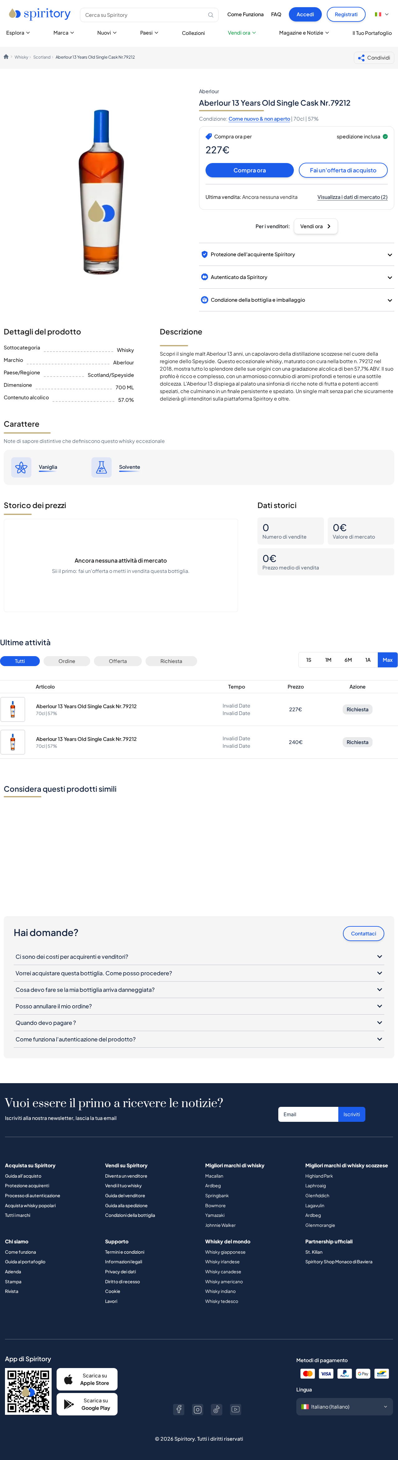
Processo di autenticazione (32, 1195)
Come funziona (20, 1252)
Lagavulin (314, 1205)
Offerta (118, 661)
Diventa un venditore (126, 1176)
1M (328, 659)
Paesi (146, 32)
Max (388, 659)
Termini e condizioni (124, 1252)
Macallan (214, 1176)
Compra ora (250, 170)
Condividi (378, 57)
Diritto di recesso (122, 1281)
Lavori (111, 1301)
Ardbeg (213, 1185)
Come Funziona (245, 14)
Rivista (11, 1291)
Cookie (112, 1291)
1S (308, 659)
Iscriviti (352, 1114)
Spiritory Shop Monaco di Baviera (339, 1261)
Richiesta (171, 661)
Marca (60, 32)
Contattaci (363, 933)
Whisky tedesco (221, 1301)
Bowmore (215, 1205)
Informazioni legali (123, 1261)
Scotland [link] (42, 57)
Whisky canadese (223, 1271)
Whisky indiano (220, 1291)
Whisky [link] (21, 57)
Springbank (217, 1195)
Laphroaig (315, 1185)
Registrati (346, 14)
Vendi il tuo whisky (123, 1185)
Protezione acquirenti (27, 1185)
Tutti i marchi (17, 1215)
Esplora (15, 32)
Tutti (20, 661)
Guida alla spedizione (126, 1205)
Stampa (13, 1281)
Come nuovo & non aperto (259, 118)
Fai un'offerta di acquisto (343, 170)
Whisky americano (224, 1281)
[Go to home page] (40, 14)
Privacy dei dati (120, 1271)
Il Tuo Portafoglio (372, 33)
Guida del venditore (125, 1195)
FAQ (276, 14)
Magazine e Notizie (301, 32)
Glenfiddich (317, 1195)
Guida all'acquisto (23, 1176)
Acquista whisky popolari (30, 1205)
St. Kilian (313, 1252)
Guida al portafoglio (25, 1261)
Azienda (13, 1271)
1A (368, 659)
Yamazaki (214, 1215)
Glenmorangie (320, 1225)
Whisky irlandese (222, 1261)
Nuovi (104, 32)
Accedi (305, 14)
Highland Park (319, 1176)
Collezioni (193, 33)
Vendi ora (239, 32)
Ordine (66, 661)
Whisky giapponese (225, 1252)
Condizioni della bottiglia (130, 1215)
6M (348, 659)
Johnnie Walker (220, 1225)
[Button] (178, 1409)
